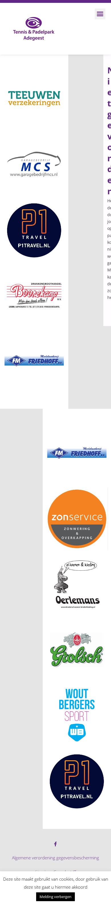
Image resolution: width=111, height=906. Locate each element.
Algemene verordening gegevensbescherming (55, 857)
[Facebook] (55, 844)
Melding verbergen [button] (55, 896)
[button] (100, 14)
